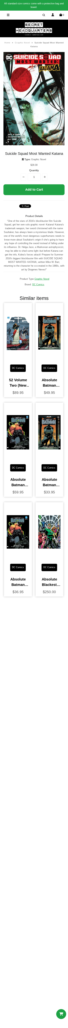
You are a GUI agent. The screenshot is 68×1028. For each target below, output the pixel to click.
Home (7, 43)
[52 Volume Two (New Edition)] (18, 358)
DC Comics (38, 284)
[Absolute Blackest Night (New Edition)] (49, 558)
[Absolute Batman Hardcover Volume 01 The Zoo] (49, 358)
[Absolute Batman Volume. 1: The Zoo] (49, 458)
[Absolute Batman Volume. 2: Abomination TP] (18, 558)
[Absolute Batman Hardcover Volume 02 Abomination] (18, 458)
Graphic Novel (22, 43)
